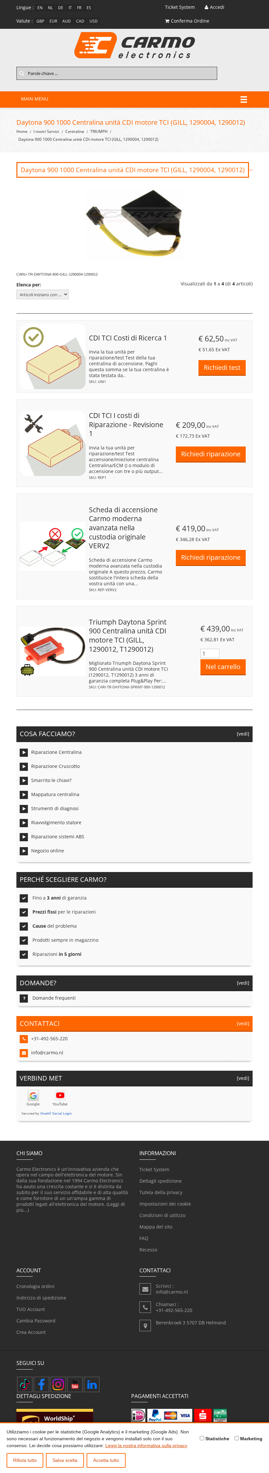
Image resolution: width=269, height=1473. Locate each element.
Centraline (74, 131)
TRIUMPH (99, 131)
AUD (66, 21)
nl (50, 7)
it (70, 7)
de (60, 7)
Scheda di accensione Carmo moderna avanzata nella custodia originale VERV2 (123, 528)
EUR (53, 21)
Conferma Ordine (190, 21)
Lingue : (25, 7)
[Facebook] (41, 1384)
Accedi (217, 7)
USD (94, 21)
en (40, 7)
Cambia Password (35, 1321)
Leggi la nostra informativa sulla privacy (146, 1445)
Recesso (148, 1249)
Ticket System (154, 1169)
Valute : (24, 21)
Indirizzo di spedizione (41, 1298)
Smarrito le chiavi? (51, 780)
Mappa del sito (155, 1227)
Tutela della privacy (160, 1192)
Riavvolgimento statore (56, 822)
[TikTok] (25, 1384)
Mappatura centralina (55, 794)
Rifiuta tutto (25, 1460)
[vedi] (241, 734)
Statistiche (216, 1438)
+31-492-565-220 (49, 1038)
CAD (80, 21)
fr (79, 7)
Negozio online (47, 850)
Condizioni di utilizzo (162, 1215)
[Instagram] (58, 1384)
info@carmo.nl (47, 1052)
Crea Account (31, 1332)
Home (22, 131)
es (89, 7)
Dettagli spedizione (160, 1181)
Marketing (250, 1438)
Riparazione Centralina (56, 752)
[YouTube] (75, 1384)
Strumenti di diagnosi (55, 808)
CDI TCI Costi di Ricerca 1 (128, 337)
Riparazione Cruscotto (55, 766)
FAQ (143, 1238)
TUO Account (30, 1309)
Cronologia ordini (35, 1286)
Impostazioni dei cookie (165, 1204)
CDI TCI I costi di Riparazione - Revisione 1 (126, 424)
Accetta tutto (106, 1460)
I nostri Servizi (46, 131)
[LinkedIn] (91, 1384)
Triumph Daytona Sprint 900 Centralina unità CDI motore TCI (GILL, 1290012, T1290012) (127, 635)
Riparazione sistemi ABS (57, 836)
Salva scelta (64, 1460)
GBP (40, 21)
